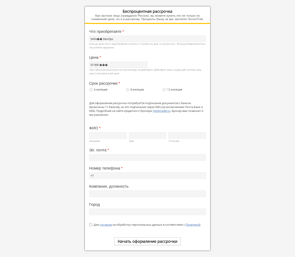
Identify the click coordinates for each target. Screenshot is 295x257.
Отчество (173, 141)
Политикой (193, 225)
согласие (106, 225)
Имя (131, 141)
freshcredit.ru (161, 111)
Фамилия (94, 141)
